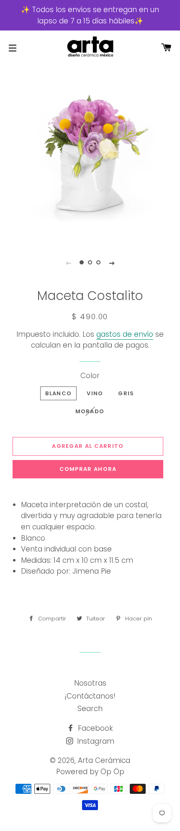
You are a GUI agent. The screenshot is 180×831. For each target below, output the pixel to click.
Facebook (94, 728)
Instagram (94, 741)
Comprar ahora (88, 469)
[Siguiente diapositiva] (112, 263)
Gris (126, 393)
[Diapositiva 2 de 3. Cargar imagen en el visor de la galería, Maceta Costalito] (90, 263)
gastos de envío (124, 334)
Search (90, 709)
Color (90, 376)
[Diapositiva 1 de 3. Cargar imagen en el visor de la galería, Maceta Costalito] (81, 263)
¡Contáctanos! (90, 696)
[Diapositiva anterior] (68, 263)
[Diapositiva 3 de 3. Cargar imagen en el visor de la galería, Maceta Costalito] (98, 263)
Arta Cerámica (104, 760)
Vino (95, 393)
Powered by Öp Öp (90, 772)
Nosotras (90, 683)
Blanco (58, 393)
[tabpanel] (90, 153)
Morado (90, 411)
